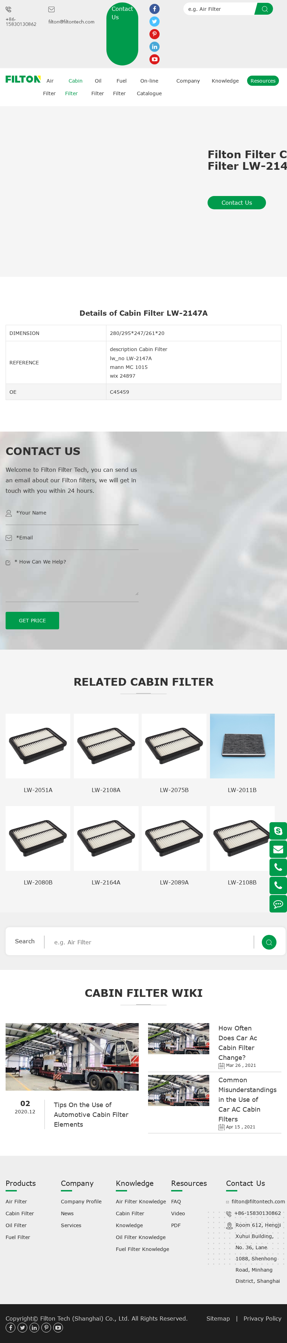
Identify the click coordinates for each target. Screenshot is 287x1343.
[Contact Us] (278, 903)
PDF (176, 1225)
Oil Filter (16, 1225)
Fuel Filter (18, 1237)
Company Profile (81, 1201)
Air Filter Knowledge (141, 1201)
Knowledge (225, 81)
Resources (263, 81)
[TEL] (278, 867)
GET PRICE (32, 620)
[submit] (266, 9)
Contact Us (122, 13)
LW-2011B (242, 790)
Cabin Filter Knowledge (130, 1219)
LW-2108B (242, 882)
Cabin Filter (20, 1213)
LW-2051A (38, 790)
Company (188, 81)
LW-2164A (106, 882)
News (67, 1213)
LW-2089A (174, 882)
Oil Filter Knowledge (141, 1237)
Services (71, 1225)
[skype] (278, 831)
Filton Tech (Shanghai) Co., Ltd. (86, 1318)
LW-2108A (106, 790)
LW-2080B (38, 882)
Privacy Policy (262, 1318)
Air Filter (16, 1201)
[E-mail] (278, 849)
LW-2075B (174, 790)
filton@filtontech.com (71, 22)
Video (178, 1213)
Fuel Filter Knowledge (142, 1249)
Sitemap (218, 1318)
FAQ (176, 1201)
